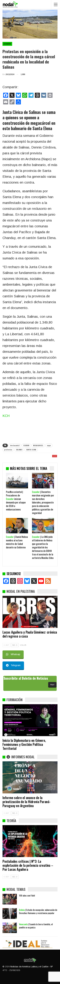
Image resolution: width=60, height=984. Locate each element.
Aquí (52, 685)
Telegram (15, 665)
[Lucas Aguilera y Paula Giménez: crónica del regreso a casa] (30, 612)
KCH (6, 416)
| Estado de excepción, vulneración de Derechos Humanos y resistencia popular (38, 911)
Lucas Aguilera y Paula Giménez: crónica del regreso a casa (29, 634)
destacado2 (15, 445)
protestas (8, 449)
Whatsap (15, 654)
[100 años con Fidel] (9, 899)
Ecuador (7, 43)
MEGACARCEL (38, 445)
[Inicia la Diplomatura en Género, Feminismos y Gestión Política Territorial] (30, 720)
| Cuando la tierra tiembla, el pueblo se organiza (36, 925)
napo (49, 445)
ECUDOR (26, 445)
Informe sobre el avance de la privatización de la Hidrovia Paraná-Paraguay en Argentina (26, 801)
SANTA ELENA (31, 449)
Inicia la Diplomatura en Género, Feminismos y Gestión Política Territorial (24, 744)
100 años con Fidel (27, 895)
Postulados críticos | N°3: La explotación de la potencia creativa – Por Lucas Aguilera (27, 865)
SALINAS (19, 449)
